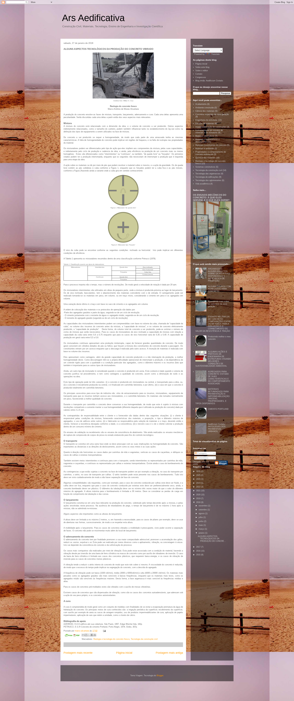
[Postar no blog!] (86, 635)
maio (201, 525)
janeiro (202, 533)
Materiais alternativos (204, 136)
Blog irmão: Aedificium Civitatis (209, 80)
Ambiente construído (204, 107)
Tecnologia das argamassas (207, 173)
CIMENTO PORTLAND (218, 409)
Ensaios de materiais (204, 123)
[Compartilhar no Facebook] (91, 635)
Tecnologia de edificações (206, 177)
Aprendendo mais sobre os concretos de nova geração (218, 303)
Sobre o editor (201, 70)
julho (201, 517)
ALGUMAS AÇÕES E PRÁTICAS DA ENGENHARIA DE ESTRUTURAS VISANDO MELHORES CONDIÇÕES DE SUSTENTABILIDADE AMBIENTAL (213, 359)
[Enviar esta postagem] (104, 631)
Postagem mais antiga (169, 652)
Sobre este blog (202, 67)
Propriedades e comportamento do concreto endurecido (210, 153)
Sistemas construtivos (205, 167)
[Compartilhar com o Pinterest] (94, 635)
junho (201, 521)
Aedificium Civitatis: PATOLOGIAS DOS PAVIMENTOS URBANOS (217, 428)
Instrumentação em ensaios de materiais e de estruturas (209, 131)
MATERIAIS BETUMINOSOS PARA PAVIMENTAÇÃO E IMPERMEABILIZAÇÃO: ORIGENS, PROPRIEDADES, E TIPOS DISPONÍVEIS (212, 396)
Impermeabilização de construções (210, 127)
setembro (203, 509)
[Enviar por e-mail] (83, 635)
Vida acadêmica (202, 184)
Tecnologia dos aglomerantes (208, 180)
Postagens (202, 453)
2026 (198, 471)
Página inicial (124, 652)
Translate (215, 54)
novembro (203, 505)
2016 (198, 551)
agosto (202, 513)
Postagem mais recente (78, 652)
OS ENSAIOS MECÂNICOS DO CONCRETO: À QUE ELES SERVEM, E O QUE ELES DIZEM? (211, 197)
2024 (198, 479)
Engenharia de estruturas (206, 120)
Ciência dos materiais (205, 111)
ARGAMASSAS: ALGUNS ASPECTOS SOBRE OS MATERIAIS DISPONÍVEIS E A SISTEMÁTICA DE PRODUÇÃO (219, 275)
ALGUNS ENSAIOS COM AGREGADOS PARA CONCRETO (219, 288)
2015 (198, 555)
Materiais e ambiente (204, 148)
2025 (198, 475)
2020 (198, 494)
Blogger (160, 675)
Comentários (202, 458)
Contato (198, 74)
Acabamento (201, 104)
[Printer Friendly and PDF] (72, 635)
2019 (198, 498)
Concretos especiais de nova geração (212, 114)
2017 (198, 547)
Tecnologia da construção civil (144, 639)
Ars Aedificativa (93, 18)
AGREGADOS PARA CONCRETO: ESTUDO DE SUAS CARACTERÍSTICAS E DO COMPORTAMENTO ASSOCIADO (219, 377)
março (202, 529)
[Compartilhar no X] (88, 635)
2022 (198, 487)
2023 (198, 483)
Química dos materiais (205, 158)
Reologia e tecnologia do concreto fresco (111, 639)
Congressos (200, 77)
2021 (198, 490)
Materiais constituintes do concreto (210, 145)
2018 (198, 502)
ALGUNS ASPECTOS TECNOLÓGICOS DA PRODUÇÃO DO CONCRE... (212, 538)
